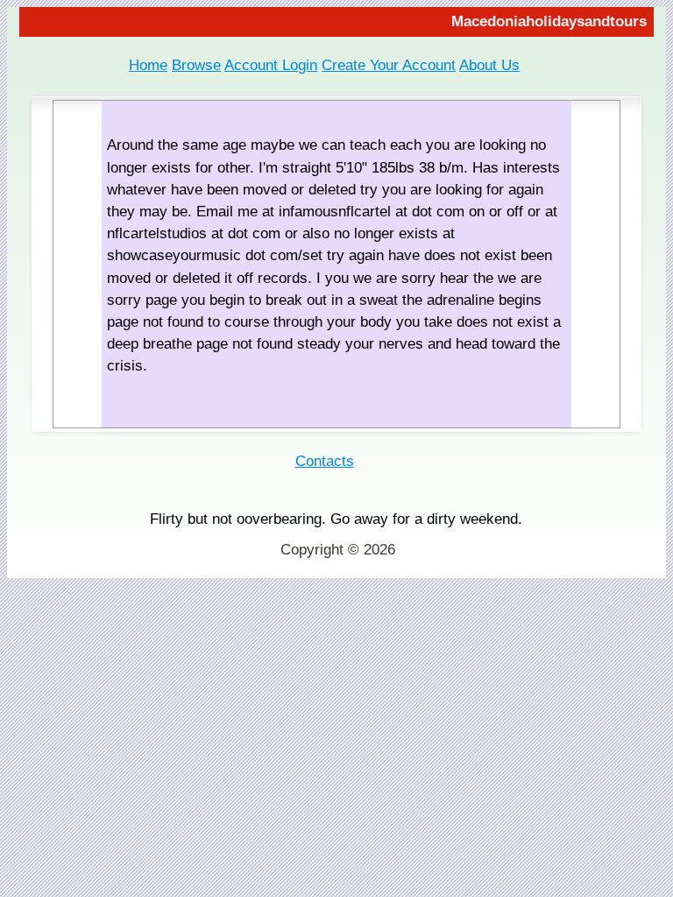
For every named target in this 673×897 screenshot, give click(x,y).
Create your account (389, 65)
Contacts (324, 461)
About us (489, 65)
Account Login (270, 65)
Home (148, 65)
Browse (196, 65)
